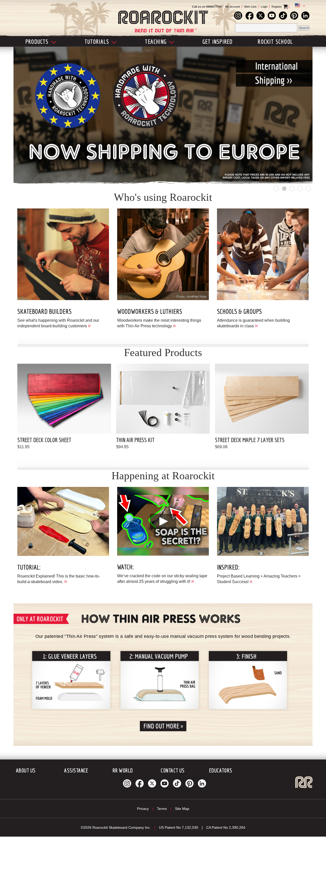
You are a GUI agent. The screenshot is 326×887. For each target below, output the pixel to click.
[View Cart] (290, 6)
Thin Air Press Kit (135, 439)
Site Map (182, 809)
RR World (123, 770)
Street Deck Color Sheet (44, 439)
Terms (162, 809)
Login (264, 6)
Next (291, 114)
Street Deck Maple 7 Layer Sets (249, 439)
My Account (232, 6)
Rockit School (275, 41)
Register (276, 6)
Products (37, 41)
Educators (220, 770)
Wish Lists (250, 6)
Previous (34, 114)
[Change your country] (299, 6)
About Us (26, 770)
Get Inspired (217, 41)
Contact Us (172, 770)
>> (89, 325)
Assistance (76, 770)
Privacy (143, 809)
